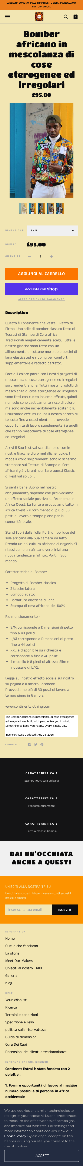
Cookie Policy (15, 1136)
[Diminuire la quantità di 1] (29, 256)
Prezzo (11, 244)
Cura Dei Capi (16, 1044)
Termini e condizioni (21, 1015)
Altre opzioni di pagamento (41, 299)
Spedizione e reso (19, 1022)
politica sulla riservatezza (26, 1029)
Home (10, 938)
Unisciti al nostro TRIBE (24, 968)
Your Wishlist (16, 1000)
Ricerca (11, 1007)
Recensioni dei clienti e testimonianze (36, 1052)
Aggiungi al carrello (41, 274)
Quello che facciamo (21, 946)
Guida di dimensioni (21, 1037)
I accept (41, 1156)
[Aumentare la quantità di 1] (51, 256)
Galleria (11, 975)
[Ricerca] (66, 16)
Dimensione (14, 230)
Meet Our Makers (19, 961)
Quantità (13, 256)
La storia (12, 953)
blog (8, 983)
